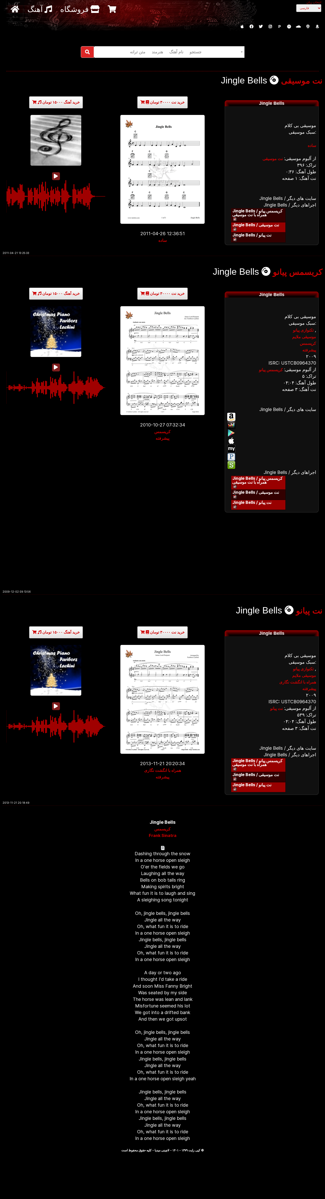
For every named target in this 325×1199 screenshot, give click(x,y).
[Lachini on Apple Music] (242, 26)
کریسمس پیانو (297, 272)
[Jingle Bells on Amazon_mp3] (271, 417)
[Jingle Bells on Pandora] (271, 457)
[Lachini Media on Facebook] (251, 26)
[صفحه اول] (15, 9)
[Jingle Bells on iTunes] (271, 441)
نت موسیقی (301, 80)
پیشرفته (162, 438)
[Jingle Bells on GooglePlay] (271, 433)
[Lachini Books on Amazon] (317, 26)
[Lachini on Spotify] (289, 26)
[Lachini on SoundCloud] (298, 26)
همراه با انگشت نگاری (162, 770)
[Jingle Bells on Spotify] (271, 465)
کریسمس (162, 431)
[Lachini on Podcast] (308, 26)
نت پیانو (309, 610)
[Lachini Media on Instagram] (270, 26)
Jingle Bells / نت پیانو (251, 234)
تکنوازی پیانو (303, 330)
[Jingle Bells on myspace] (271, 449)
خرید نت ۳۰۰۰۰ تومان (167, 102)
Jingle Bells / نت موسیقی (255, 224)
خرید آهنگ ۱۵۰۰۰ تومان (60, 102)
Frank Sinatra (162, 835)
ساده (162, 240)
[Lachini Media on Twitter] (261, 26)
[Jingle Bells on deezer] (271, 425)
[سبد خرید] (112, 9)
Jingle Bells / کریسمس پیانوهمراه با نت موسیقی (257, 212)
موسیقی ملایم (304, 336)
